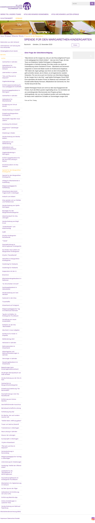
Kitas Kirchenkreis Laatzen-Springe (65, 14)
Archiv (22, 36)
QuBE (4, 232)
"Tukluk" (5, 241)
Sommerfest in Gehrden (9, 62)
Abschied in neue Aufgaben (11, 330)
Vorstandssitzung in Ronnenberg (7, 452)
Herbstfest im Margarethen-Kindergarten (11, 259)
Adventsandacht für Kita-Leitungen (10, 217)
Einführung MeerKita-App (9, 497)
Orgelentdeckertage (8, 81)
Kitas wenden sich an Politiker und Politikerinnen (11, 201)
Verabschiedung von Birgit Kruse (10, 222)
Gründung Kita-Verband (9, 124)
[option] (47, 27)
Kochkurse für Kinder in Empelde (9, 334)
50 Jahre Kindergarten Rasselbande (9, 236)
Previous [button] (2, 27)
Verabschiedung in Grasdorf (11, 110)
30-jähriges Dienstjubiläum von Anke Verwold (11, 373)
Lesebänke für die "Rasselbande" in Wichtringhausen (7, 472)
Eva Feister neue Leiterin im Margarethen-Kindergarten (11, 250)
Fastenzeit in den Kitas (9, 298)
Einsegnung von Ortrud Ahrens (9, 105)
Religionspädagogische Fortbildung (9, 186)
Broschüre (5, 275)
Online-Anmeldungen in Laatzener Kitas (8, 501)
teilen (75, 45)
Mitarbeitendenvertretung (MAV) (10, 511)
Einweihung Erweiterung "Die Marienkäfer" (10, 389)
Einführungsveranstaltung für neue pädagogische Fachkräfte (11, 86)
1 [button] (43, 33)
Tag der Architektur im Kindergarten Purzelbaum (10, 315)
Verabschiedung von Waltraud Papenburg (10, 507)
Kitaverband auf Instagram (10, 305)
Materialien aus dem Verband (9, 42)
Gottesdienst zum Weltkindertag (7, 142)
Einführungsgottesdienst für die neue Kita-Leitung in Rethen (11, 159)
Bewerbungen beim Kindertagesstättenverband (9, 368)
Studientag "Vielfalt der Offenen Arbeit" (11, 466)
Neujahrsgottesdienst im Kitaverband (10, 363)
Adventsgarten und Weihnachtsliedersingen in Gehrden (10, 353)
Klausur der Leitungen (8, 435)
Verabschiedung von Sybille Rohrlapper (10, 206)
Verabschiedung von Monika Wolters (11, 137)
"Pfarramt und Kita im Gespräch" (8, 447)
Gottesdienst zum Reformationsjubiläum (9, 148)
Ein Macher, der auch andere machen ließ (10, 416)
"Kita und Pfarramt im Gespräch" (9, 77)
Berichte (15, 36)
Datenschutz (11, 518)
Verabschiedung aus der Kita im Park (11, 379)
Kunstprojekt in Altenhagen (9, 439)
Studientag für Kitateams (10, 264)
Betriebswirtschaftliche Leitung (11, 408)
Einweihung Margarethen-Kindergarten (10, 114)
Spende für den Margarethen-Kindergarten (11, 171)
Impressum (3, 518)
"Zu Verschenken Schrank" (10, 284)
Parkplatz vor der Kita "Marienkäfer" (9, 325)
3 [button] (49, 33)
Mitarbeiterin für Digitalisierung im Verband (11, 484)
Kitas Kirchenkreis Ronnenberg (36, 14)
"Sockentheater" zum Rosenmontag (8, 227)
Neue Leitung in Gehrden (9, 431)
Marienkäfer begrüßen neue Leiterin (11, 119)
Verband (18, 18)
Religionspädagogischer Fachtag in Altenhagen (11, 457)
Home (2, 36)
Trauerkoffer (6, 301)
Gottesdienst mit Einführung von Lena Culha (10, 493)
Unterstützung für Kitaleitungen (11, 462)
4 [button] (52, 33)
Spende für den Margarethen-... (34, 36)
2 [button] (46, 33)
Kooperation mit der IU (9, 271)
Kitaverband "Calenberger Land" (10, 128)
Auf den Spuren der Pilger (9, 488)
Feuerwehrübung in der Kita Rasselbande (10, 394)
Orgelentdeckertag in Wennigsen (8, 153)
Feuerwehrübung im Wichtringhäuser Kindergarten (11, 245)
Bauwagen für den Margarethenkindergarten (10, 211)
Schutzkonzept (6, 18)
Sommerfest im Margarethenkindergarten (9, 384)
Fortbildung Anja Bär (7, 412)
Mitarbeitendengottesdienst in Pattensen (11, 279)
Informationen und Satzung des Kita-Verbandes (10, 46)
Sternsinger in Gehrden (9, 358)
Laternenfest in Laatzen (9, 72)
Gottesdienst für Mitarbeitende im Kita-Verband (9, 67)
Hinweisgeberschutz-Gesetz (9, 51)
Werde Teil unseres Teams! (10, 14)
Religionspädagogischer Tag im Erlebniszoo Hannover (11, 309)
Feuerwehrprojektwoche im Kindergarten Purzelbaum (9, 478)
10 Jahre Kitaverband (7, 442)
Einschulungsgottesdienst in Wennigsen (11, 91)
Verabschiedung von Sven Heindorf (10, 293)
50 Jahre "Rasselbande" (9, 255)
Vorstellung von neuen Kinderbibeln (9, 320)
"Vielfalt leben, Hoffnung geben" (11, 421)
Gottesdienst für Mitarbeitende (7, 100)
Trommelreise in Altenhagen (10, 428)
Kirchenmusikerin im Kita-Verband (10, 165)
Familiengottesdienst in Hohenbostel (9, 288)
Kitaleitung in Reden (8, 133)
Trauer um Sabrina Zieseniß (10, 424)
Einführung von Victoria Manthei (8, 400)
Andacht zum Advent (8, 196)
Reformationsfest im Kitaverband (8, 347)
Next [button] (92, 27)
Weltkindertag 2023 (8, 339)
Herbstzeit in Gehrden (9, 342)
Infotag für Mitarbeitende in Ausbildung (11, 181)
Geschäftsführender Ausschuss (11, 404)
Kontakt (17, 518)
